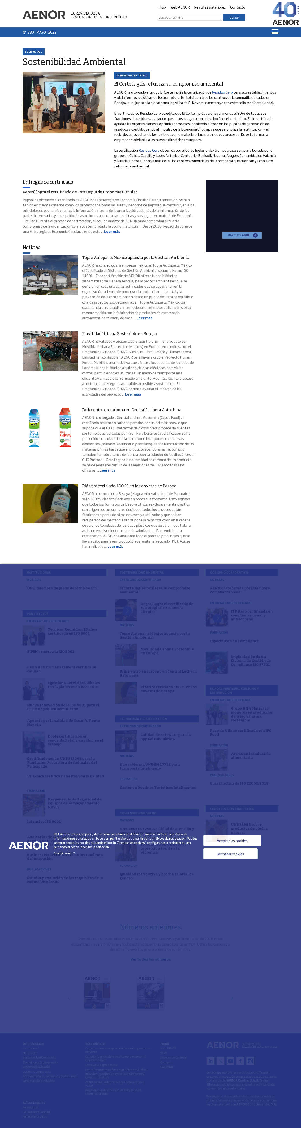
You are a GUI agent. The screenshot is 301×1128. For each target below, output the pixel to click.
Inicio (162, 7)
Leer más (112, 231)
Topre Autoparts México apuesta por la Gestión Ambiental (136, 258)
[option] (242, 216)
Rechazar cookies (230, 853)
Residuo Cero (222, 92)
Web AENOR (180, 7)
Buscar (234, 17)
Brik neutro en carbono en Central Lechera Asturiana (131, 410)
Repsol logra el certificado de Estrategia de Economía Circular (80, 192)
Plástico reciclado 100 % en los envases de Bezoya (129, 486)
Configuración (65, 853)
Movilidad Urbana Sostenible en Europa (119, 334)
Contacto (237, 7)
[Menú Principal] (275, 31)
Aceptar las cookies (232, 840)
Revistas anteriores (210, 7)
